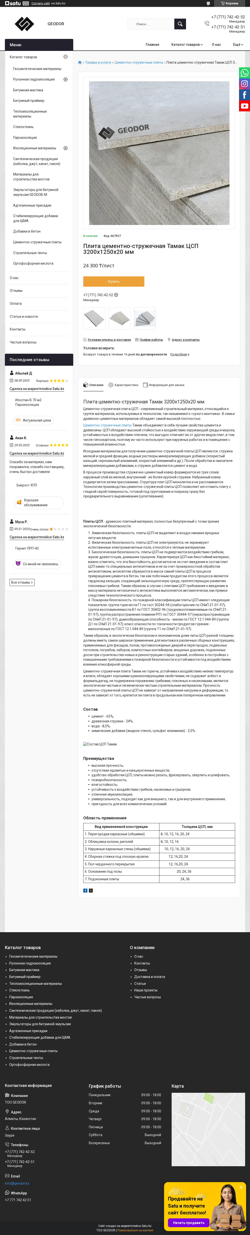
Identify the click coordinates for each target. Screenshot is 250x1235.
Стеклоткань (23, 127)
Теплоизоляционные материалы (30, 113)
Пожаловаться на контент (135, 1230)
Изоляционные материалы (34, 148)
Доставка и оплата (149, 977)
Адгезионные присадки (32, 205)
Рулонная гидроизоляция (34, 79)
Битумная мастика (28, 90)
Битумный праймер (28, 101)
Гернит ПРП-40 (27, 548)
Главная (152, 45)
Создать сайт (40, 3)
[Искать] (180, 24)
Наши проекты (145, 990)
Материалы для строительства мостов (31, 176)
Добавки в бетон (27, 231)
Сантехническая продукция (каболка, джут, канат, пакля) (36, 161)
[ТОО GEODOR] (24, 24)
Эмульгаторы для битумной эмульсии (40, 1024)
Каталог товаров (185, 45)
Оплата (16, 304)
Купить (114, 281)
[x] (91, 891)
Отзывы (16, 291)
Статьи (140, 984)
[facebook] (85, 891)
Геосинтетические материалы (37, 69)
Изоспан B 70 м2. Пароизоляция (28, 402)
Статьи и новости (24, 316)
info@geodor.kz (17, 1183)
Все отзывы (20, 582)
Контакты (17, 329)
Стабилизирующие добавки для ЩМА (35, 218)
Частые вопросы (23, 342)
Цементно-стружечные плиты (139, 62)
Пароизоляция (25, 138)
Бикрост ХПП (27, 485)
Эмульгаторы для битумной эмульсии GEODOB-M (35, 192)
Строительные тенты (30, 253)
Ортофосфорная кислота (33, 263)
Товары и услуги (98, 62)
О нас (216, 45)
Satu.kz (147, 1226)
